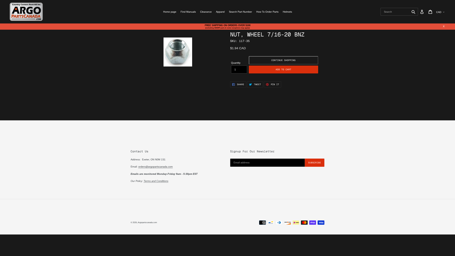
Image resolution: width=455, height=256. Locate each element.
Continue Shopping (283, 60)
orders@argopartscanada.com (155, 166)
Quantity (235, 62)
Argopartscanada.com (147, 222)
